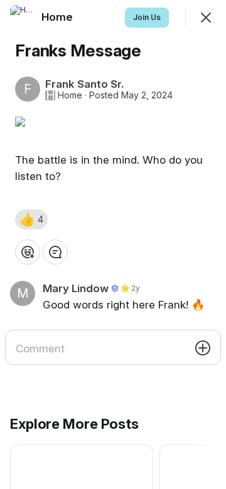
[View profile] (22, 17)
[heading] (58, 16)
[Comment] (55, 252)
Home (70, 95)
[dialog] (113, 244)
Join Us (147, 17)
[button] (31, 219)
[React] (28, 252)
